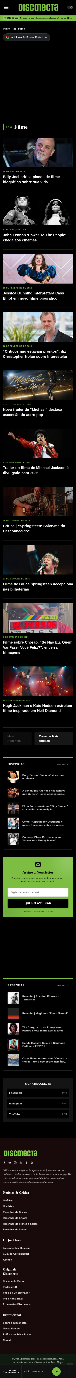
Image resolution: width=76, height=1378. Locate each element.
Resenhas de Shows (15, 1218)
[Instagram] (15, 1162)
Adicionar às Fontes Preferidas (29, 37)
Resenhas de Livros (15, 1229)
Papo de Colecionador (16, 1292)
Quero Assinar (38, 903)
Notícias (8, 1200)
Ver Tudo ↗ (62, 764)
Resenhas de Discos (15, 1212)
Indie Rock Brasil (13, 1298)
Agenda (7, 1259)
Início (6, 28)
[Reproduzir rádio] (56, 1371)
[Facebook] (4, 1162)
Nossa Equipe (11, 1328)
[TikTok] (26, 1162)
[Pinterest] (21, 1162)
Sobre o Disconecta (14, 1322)
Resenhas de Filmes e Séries (20, 1223)
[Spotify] (32, 1162)
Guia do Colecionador (16, 1253)
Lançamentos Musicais (16, 1248)
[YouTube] (9, 1162)
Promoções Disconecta (17, 1304)
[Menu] (6, 7)
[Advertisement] (38, 84)
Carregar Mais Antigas (48, 738)
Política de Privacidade (17, 1334)
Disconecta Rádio (13, 1281)
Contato (7, 1340)
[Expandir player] (69, 1371)
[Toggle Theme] (70, 7)
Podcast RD (10, 1287)
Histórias (8, 1206)
